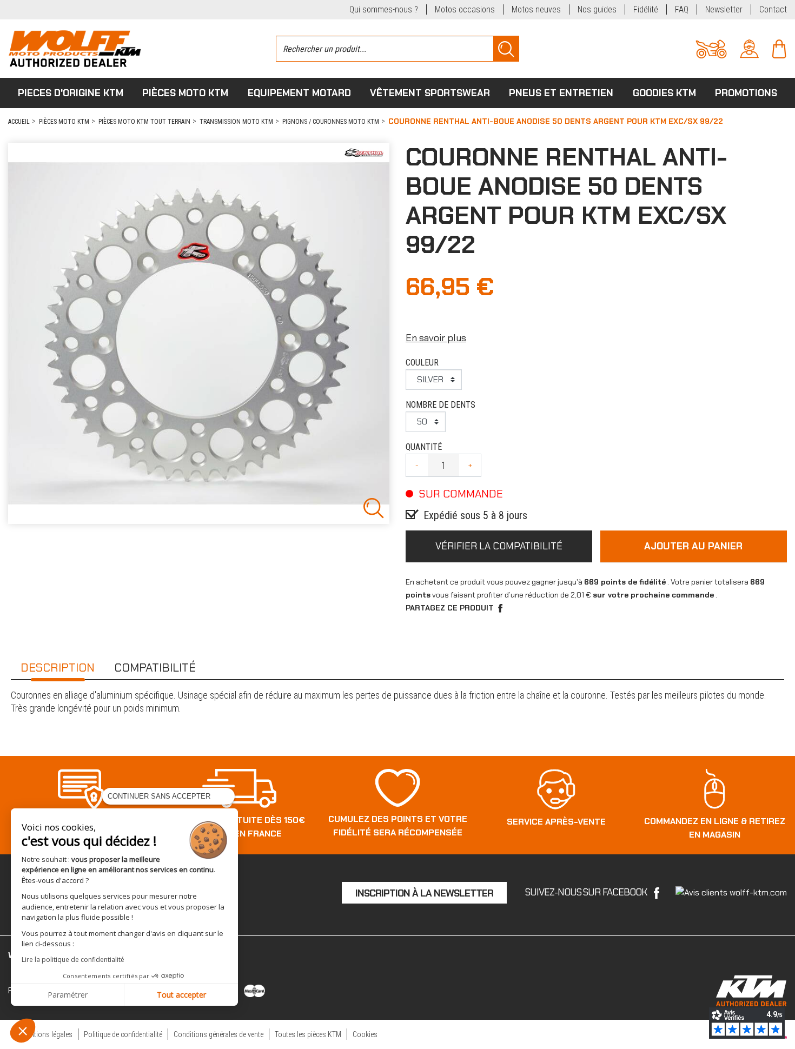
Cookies (365, 1034)
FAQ (681, 9)
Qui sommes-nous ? (383, 9)
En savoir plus (436, 337)
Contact (773, 9)
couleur (422, 362)
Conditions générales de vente (218, 1034)
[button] (23, 1031)
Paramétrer (68, 995)
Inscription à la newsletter (424, 893)
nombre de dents (440, 405)
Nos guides (597, 9)
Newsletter (724, 9)
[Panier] (779, 48)
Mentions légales (47, 1034)
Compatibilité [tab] (155, 667)
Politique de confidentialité (123, 1034)
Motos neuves (536, 9)
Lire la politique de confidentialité (73, 959)
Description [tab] (58, 667)
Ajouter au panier (693, 546)
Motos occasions (465, 9)
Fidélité (645, 9)
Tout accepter (181, 995)
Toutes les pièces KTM (308, 1034)
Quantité (424, 447)
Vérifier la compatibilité (498, 546)
